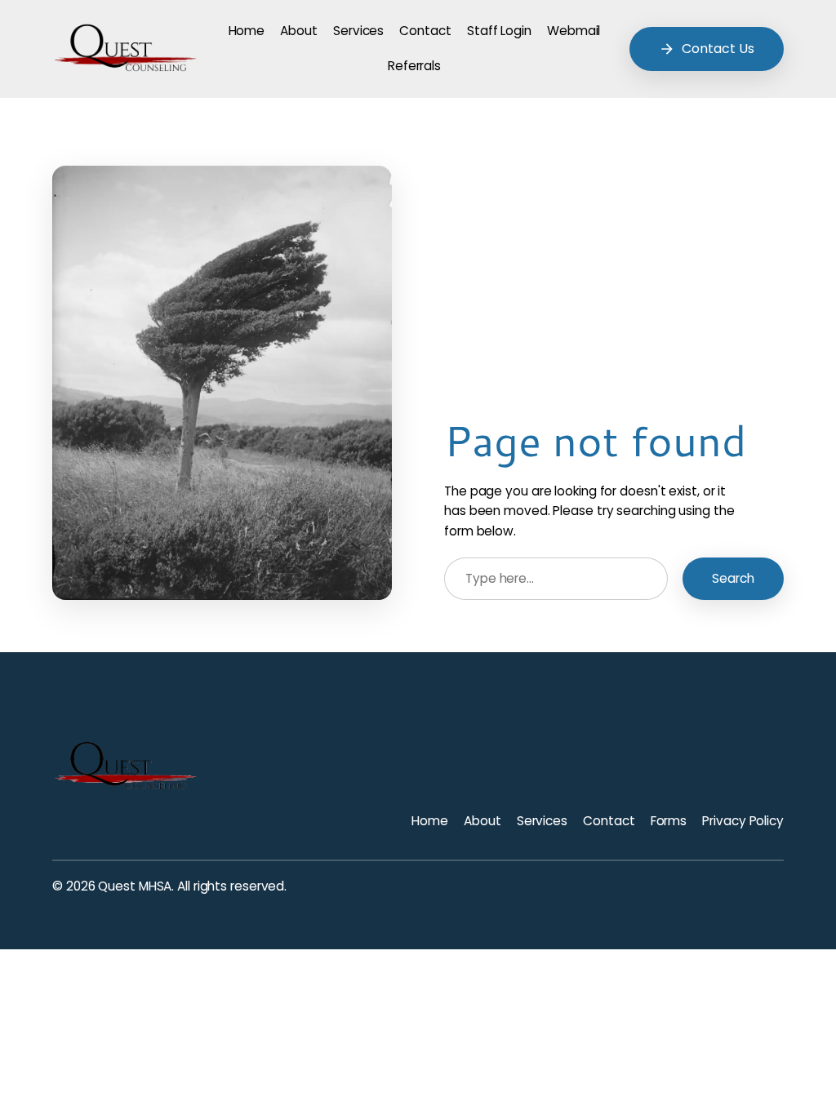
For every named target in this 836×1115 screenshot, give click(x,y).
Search (733, 578)
